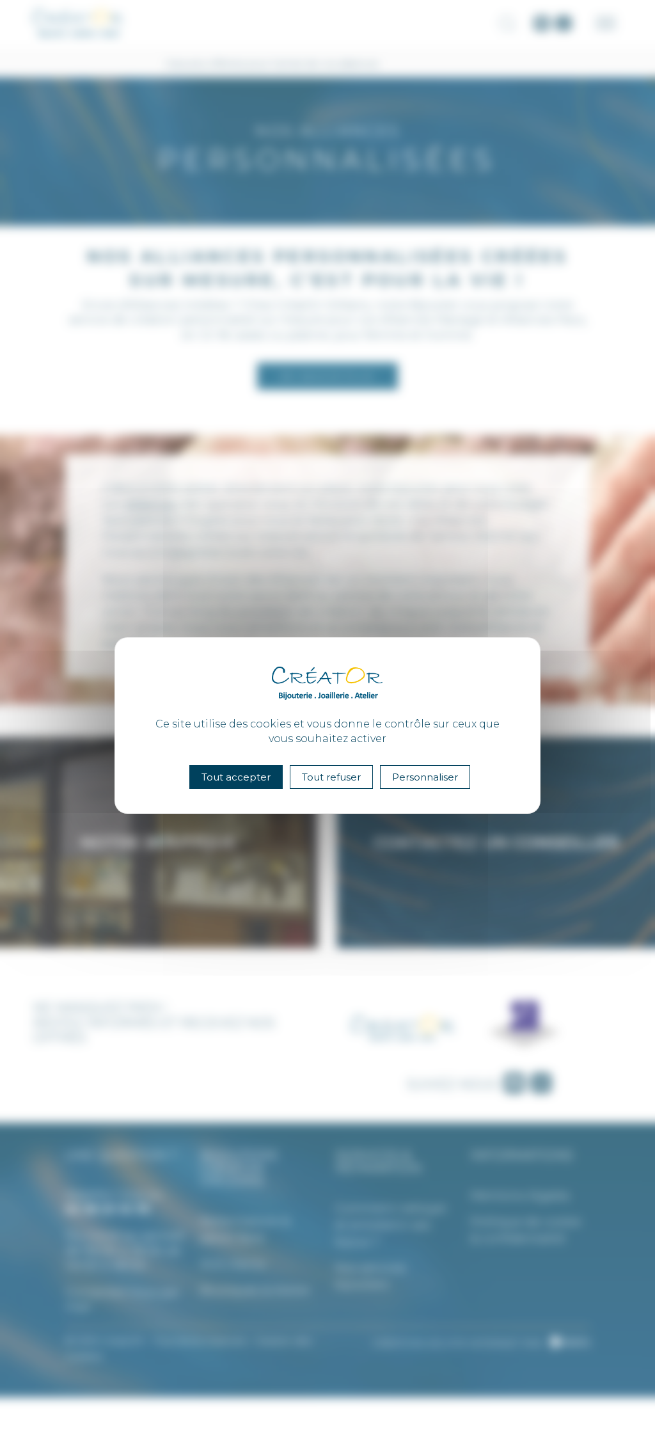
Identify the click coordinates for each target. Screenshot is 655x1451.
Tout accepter (236, 777)
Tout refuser (331, 777)
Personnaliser (425, 777)
